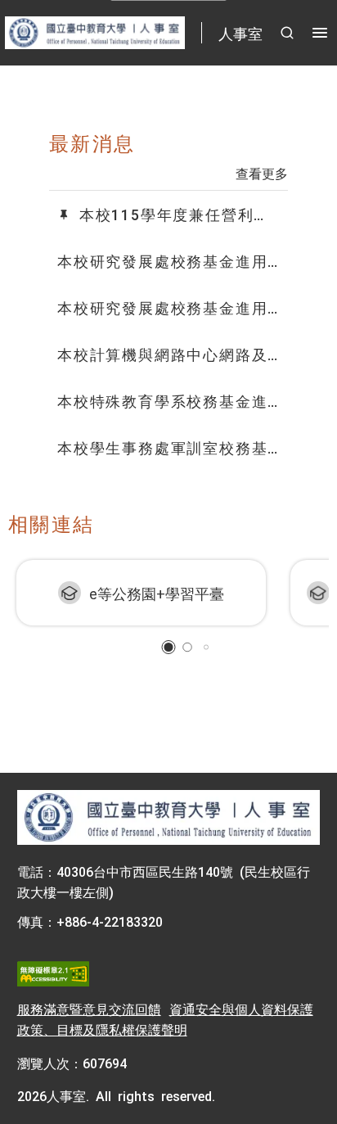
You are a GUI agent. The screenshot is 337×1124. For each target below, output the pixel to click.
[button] (169, 647)
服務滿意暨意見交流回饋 (89, 1008)
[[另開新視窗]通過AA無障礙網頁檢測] (53, 974)
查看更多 (262, 172)
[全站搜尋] (287, 32)
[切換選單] (320, 32)
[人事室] (169, 817)
